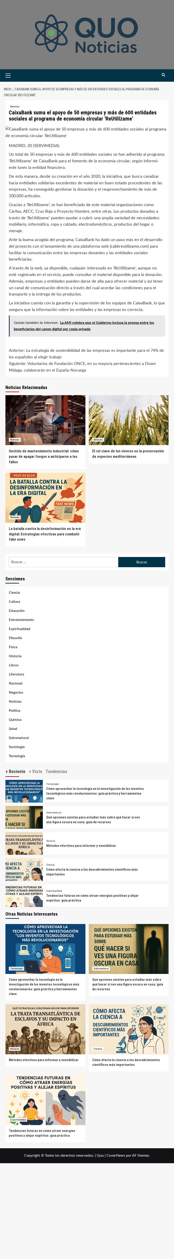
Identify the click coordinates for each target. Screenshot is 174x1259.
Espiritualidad (19, 629)
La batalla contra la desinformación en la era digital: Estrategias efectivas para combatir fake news (45, 534)
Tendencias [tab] (56, 771)
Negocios (16, 692)
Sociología (17, 747)
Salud (13, 729)
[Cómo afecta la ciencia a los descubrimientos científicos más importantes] (24, 877)
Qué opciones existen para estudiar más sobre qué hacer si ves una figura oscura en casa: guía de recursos (127, 984)
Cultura (14, 602)
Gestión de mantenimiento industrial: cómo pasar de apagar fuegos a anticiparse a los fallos (44, 456)
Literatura (16, 674)
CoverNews (115, 1155)
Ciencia (14, 592)
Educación (16, 611)
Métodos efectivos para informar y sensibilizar (81, 846)
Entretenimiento (21, 620)
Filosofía (15, 638)
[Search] (163, 75)
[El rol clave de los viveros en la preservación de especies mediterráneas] (129, 420)
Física (13, 647)
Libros (14, 665)
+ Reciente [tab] (15, 771)
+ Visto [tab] (35, 771)
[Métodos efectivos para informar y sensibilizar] (24, 850)
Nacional (15, 683)
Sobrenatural (19, 738)
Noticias (14, 106)
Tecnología (17, 756)
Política (14, 710)
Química (15, 720)
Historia (15, 656)
